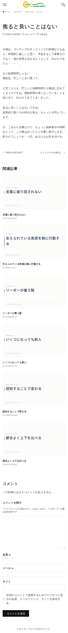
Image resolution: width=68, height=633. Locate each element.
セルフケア (30, 34)
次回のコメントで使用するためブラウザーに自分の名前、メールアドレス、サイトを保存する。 (34, 599)
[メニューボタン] (4, 4)
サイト (7, 581)
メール (8, 568)
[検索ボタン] (63, 4)
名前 (6, 554)
